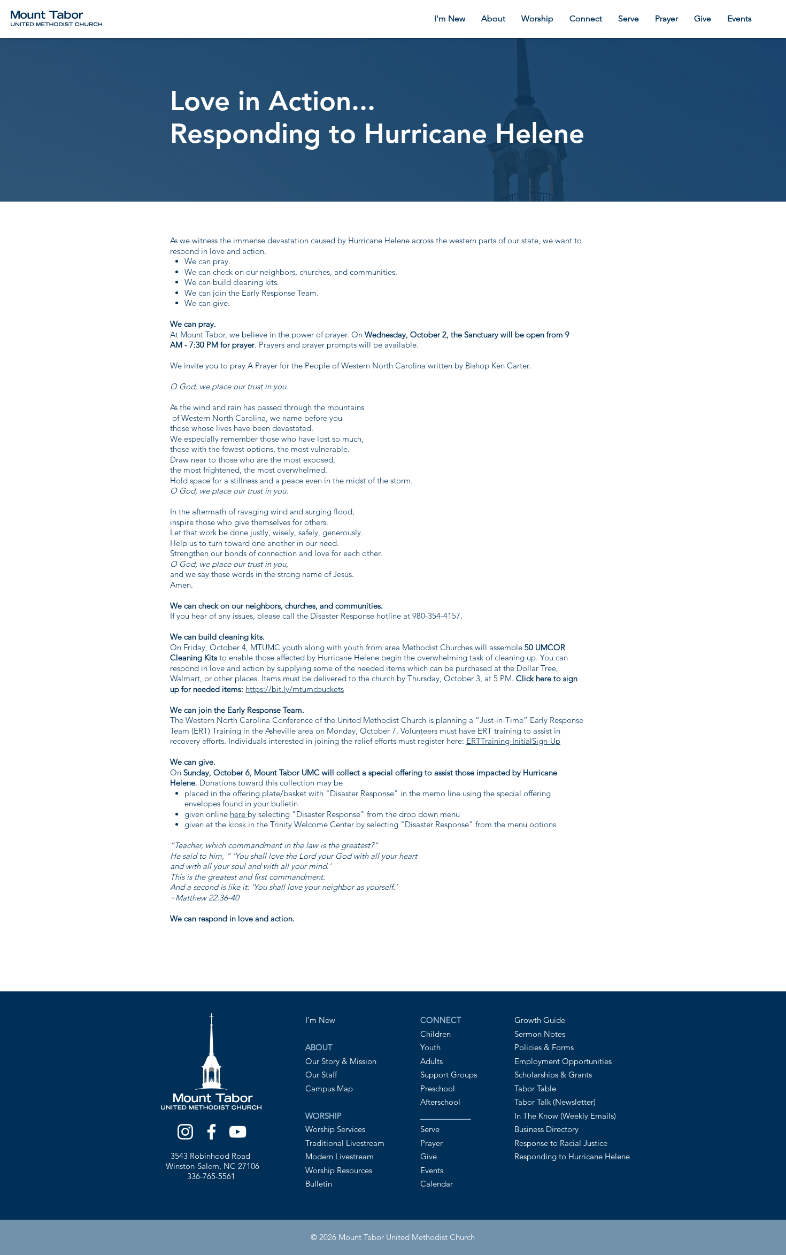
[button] (493, 18)
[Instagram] (185, 1131)
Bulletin (318, 1184)
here (237, 814)
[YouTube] (237, 1131)
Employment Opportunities (563, 1061)
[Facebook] (211, 1131)
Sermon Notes (539, 1034)
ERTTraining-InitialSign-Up (513, 741)
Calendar (436, 1184)
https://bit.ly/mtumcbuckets (294, 689)
